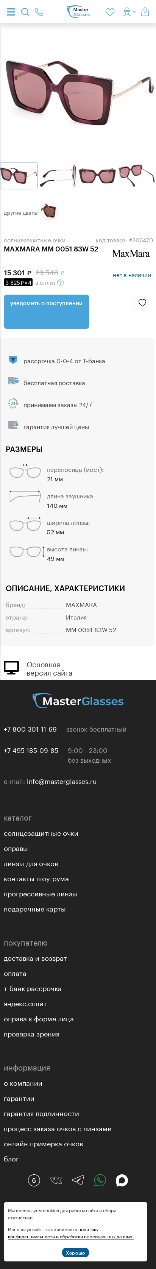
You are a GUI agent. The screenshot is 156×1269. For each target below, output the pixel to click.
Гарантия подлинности (41, 1112)
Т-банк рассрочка (33, 987)
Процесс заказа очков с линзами (58, 1127)
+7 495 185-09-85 (31, 749)
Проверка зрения (31, 1032)
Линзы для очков (31, 862)
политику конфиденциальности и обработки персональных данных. (71, 1232)
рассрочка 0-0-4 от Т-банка (64, 360)
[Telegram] (78, 1180)
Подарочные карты (35, 907)
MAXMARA (81, 604)
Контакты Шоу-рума (36, 877)
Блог (11, 1157)
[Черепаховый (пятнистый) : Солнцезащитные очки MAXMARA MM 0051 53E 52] (49, 211)
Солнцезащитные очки (41, 832)
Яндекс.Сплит (25, 1002)
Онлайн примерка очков (43, 1142)
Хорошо (75, 1252)
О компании (23, 1082)
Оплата (15, 972)
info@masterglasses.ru (62, 780)
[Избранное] (111, 11)
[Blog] (34, 1180)
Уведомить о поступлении (46, 303)
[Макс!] (122, 1180)
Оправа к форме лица (39, 1017)
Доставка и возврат (35, 957)
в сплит (31, 281)
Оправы (16, 847)
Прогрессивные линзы (40, 892)
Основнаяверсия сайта (49, 667)
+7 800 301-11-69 (30, 728)
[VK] (56, 1180)
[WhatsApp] (100, 1180)
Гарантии (19, 1097)
